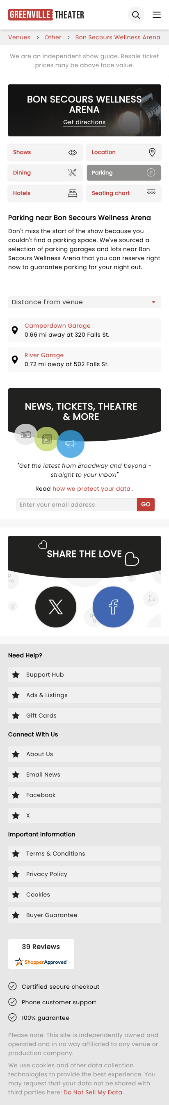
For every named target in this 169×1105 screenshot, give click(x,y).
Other (53, 37)
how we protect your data (92, 489)
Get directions (84, 122)
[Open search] (136, 15)
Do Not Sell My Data (93, 1092)
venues (19, 37)
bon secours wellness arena (118, 37)
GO (146, 504)
